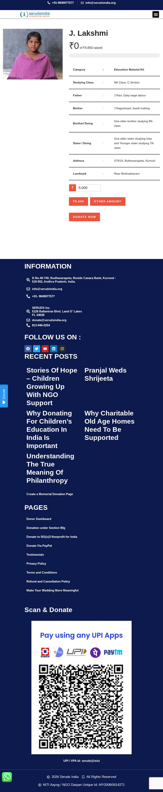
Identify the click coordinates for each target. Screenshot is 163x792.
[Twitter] (36, 348)
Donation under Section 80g (45, 527)
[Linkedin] (53, 348)
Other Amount (107, 201)
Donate (4, 394)
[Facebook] (28, 348)
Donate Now (84, 216)
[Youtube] (45, 348)
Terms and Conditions (41, 572)
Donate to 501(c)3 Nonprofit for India (51, 536)
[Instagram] (62, 348)
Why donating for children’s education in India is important (49, 429)
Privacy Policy (36, 563)
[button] (155, 14)
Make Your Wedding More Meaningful (52, 590)
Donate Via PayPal (39, 545)
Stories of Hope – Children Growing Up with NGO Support (51, 386)
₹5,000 (78, 201)
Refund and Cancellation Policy (48, 581)
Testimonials (35, 554)
